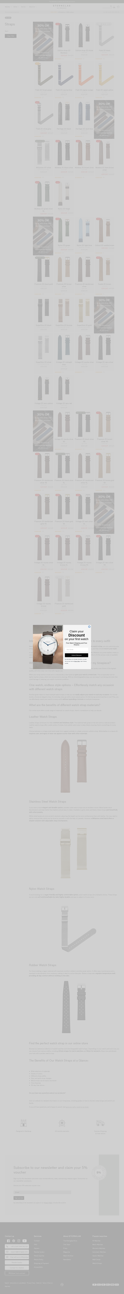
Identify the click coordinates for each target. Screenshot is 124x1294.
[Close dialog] (89, 627)
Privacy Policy (77, 661)
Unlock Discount (76, 655)
